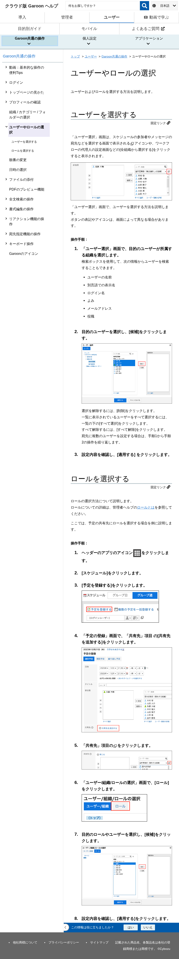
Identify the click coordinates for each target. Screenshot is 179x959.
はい (131, 927)
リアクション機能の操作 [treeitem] (26, 221)
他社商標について (25, 942)
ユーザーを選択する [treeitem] (24, 141)
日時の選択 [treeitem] (18, 170)
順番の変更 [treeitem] (18, 160)
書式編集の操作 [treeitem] (21, 209)
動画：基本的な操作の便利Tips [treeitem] (26, 70)
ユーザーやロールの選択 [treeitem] (26, 129)
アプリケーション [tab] (149, 38)
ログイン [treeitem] (16, 82)
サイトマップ (99, 942)
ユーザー (91, 56)
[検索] (144, 5)
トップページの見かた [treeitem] (26, 92)
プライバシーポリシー (63, 942)
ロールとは (146, 507)
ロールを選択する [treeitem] (22, 150)
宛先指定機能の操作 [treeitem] (25, 234)
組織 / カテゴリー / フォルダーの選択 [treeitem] (27, 114)
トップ (75, 56)
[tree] (32, 497)
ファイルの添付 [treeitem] (21, 179)
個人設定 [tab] (89, 38)
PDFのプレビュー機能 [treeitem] (26, 189)
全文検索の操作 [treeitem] (21, 199)
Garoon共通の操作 (19, 56)
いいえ (148, 927)
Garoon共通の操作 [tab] (30, 38)
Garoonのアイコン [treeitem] (23, 253)
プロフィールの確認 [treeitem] (25, 102)
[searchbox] (102, 5)
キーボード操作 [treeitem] (21, 244)
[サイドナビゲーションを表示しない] (65, 927)
